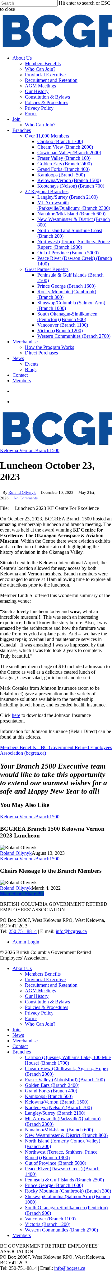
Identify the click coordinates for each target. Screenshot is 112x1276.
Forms (31, 1018)
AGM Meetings (40, 990)
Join (16, 1029)
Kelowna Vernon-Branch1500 (29, 450)
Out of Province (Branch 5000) (55, 1163)
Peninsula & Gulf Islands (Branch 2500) (64, 1179)
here (16, 715)
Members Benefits (43, 974)
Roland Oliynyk (22, 492)
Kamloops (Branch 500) (48, 1096)
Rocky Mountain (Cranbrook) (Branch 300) (68, 1190)
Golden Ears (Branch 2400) (52, 1085)
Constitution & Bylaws (47, 1001)
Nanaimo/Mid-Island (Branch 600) (59, 1129)
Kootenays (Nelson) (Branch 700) (58, 1107)
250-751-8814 (23, 931)
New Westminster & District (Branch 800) (66, 1135)
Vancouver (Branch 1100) (50, 1218)
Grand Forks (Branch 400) (51, 1090)
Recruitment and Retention (51, 985)
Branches (21, 1051)
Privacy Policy (39, 1012)
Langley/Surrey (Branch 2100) (55, 1113)
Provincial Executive (45, 979)
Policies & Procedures (46, 1007)
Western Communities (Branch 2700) (61, 1229)
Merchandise (25, 1040)
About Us (22, 968)
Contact (20, 1046)
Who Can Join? (40, 1024)
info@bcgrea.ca (71, 931)
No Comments (26, 498)
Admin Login (25, 941)
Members (21, 1235)
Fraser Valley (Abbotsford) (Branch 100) (65, 1079)
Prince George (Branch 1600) (54, 1185)
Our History (37, 996)
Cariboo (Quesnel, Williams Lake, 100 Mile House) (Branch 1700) (68, 1060)
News (18, 1035)
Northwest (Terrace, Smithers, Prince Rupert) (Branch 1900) (61, 1154)
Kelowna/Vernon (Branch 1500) (56, 1101)
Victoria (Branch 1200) (47, 1224)
